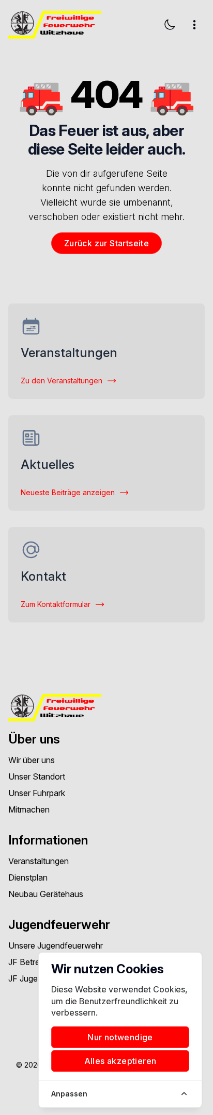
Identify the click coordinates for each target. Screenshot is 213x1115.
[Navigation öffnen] (194, 24)
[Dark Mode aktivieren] (169, 24)
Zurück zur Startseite (106, 243)
